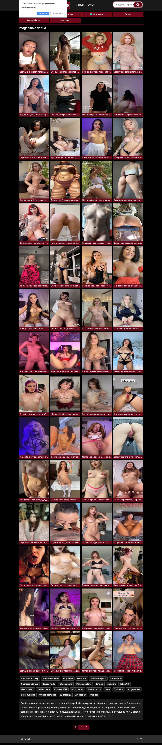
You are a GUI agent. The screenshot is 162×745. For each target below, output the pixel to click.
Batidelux (118, 689)
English (92, 5)
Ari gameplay (134, 689)
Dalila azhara (44, 689)
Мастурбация (33, 20)
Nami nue (81, 678)
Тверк (128, 14)
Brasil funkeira (28, 695)
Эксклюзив (97, 14)
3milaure (111, 684)
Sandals (99, 684)
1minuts (94, 695)
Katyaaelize (116, 678)
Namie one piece (98, 678)
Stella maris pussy (29, 678)
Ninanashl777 (60, 689)
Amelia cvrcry (94, 689)
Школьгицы (65, 695)
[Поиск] (137, 4)
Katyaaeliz (68, 678)
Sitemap (139, 739)
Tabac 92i (124, 684)
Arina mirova (77, 689)
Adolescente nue (51, 678)
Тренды (80, 5)
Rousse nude (49, 684)
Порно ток (25, 739)
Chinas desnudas (47, 695)
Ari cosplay (80, 695)
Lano (107, 689)
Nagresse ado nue (29, 684)
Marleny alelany (83, 684)
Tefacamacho (65, 684)
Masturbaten (27, 689)
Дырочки (65, 20)
